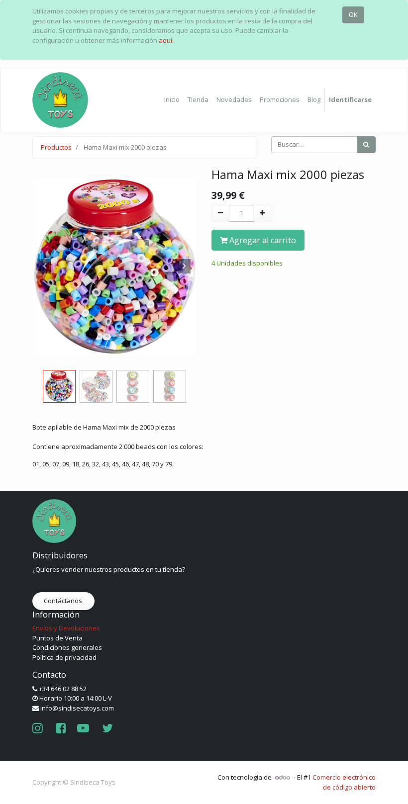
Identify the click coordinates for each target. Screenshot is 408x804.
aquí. (166, 40)
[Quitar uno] (220, 213)
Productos (56, 147)
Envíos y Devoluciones (66, 628)
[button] (44, 266)
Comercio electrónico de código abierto (344, 782)
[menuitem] (172, 100)
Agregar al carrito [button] (261, 240)
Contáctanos (64, 600)
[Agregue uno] (262, 213)
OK (353, 14)
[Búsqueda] (366, 144)
